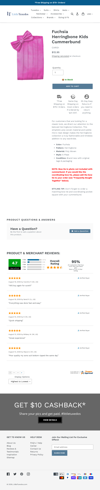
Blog (9, 446)
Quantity (56, 68)
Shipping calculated (60, 56)
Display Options (22, 377)
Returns (34, 452)
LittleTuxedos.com (20, 484)
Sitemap (11, 457)
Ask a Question (81, 231)
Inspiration (12, 454)
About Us (11, 443)
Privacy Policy (36, 454)
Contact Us (35, 449)
